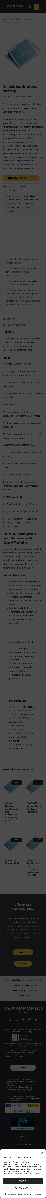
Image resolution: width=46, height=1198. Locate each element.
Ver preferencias (23, 1188)
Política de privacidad (25, 1194)
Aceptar (23, 1181)
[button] (42, 1152)
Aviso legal (38, 1194)
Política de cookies (10, 1194)
